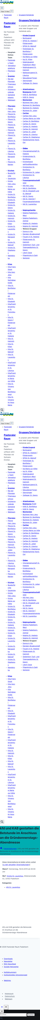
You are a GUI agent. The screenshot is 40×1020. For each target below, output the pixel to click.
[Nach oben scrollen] (2, 1008)
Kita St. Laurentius (11, 357)
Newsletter (8, 961)
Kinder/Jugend (29, 35)
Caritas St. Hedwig (30, 126)
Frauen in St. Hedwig (31, 237)
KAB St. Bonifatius (30, 95)
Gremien (11, 76)
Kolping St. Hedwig (30, 223)
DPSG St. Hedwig (29, 41)
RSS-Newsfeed (10, 964)
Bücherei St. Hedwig (31, 108)
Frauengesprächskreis (31, 202)
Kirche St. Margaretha (11, 237)
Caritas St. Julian (29, 132)
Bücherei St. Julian (30, 111)
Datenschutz (10, 996)
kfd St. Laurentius (30, 204)
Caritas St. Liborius (30, 134)
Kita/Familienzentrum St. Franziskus (12, 309)
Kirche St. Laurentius (11, 229)
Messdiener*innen (30, 78)
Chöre (25, 148)
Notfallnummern (10, 972)
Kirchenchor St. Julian (31, 172)
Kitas (10, 264)
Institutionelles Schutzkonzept (15, 975)
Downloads (8, 959)
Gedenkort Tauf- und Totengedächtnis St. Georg (31, 247)
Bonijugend (27, 38)
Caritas (26, 113)
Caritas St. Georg (29, 124)
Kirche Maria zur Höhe (11, 189)
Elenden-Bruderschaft (31, 234)
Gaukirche (12, 178)
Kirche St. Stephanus (11, 250)
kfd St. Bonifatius (29, 188)
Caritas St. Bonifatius (31, 121)
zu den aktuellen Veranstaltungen (16, 865)
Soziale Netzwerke (11, 967)
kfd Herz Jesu (28, 186)
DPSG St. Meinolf (29, 46)
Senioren (26, 258)
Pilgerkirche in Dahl (30, 255)
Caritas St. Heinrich (30, 129)
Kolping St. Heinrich (30, 226)
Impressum (9, 994)
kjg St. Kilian (27, 59)
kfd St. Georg (28, 196)
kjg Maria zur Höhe (30, 57)
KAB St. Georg (28, 97)
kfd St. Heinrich (29, 199)
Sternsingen (27, 81)
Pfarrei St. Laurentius (12, 143)
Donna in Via (28, 231)
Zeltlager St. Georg (30, 83)
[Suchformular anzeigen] (2, 410)
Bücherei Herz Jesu (30, 103)
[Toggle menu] (2, 8)
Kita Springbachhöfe (12, 280)
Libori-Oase (27, 253)
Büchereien (27, 100)
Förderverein (28, 43)
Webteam (11, 100)
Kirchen (11, 171)
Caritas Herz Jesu (30, 116)
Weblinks (7, 980)
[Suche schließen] (2, 1011)
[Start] (1, 849)
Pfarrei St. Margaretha (12, 156)
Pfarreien (11, 106)
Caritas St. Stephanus (31, 137)
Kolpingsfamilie (29, 210)
